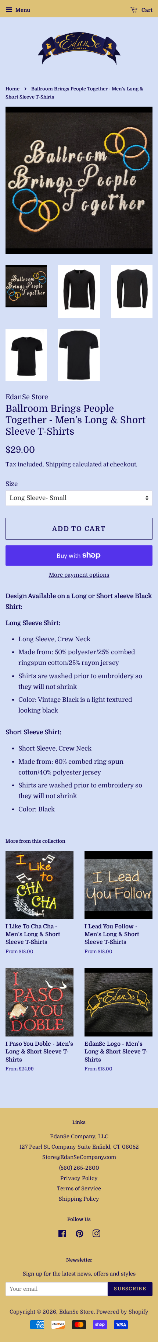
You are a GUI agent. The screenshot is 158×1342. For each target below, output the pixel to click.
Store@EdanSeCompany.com (79, 1157)
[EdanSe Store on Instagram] (96, 1235)
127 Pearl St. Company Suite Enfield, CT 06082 (79, 1147)
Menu (22, 10)
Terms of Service (79, 1188)
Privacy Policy (79, 1178)
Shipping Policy (79, 1199)
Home (12, 89)
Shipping (58, 464)
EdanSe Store (76, 1312)
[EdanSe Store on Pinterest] (79, 1235)
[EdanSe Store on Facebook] (62, 1235)
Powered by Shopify (122, 1312)
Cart (146, 10)
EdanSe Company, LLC (79, 1136)
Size (12, 483)
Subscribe (130, 1288)
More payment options (79, 575)
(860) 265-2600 (79, 1168)
